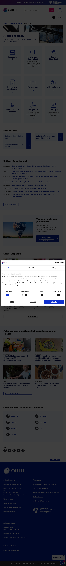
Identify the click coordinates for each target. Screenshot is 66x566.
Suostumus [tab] (11, 268)
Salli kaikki (54, 302)
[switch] (24, 295)
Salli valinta (33, 302)
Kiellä (12, 302)
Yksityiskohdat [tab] (33, 268)
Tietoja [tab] (55, 268)
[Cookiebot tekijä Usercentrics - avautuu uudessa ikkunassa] (56, 263)
